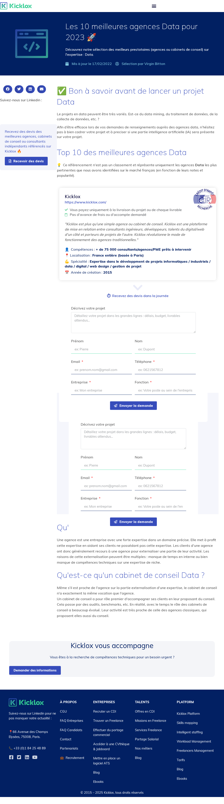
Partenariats (69, 748)
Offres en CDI (145, 711)
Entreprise (80, 382)
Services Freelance (148, 730)
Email (76, 362)
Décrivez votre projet (88, 308)
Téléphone (143, 362)
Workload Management (194, 741)
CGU (63, 711)
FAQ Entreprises (71, 721)
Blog (96, 772)
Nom (138, 341)
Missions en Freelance (150, 721)
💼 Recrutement (72, 758)
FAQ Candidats (71, 730)
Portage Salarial (147, 739)
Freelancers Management (195, 751)
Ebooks (98, 782)
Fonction (142, 382)
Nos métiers (143, 748)
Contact (65, 739)
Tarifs (181, 760)
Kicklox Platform (188, 714)
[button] (154, 6)
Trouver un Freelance (108, 721)
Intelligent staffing (190, 732)
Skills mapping (187, 723)
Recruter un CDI (104, 711)
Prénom (77, 341)
